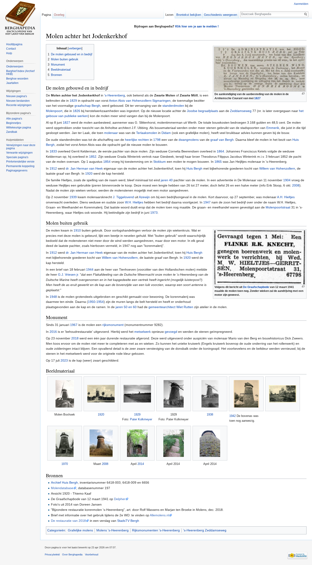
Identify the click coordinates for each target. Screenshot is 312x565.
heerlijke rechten (137, 139)
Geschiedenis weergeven (220, 14)
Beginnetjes (13, 123)
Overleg (59, 14)
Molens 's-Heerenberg (112, 530)
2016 (53, 331)
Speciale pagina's (17, 157)
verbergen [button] (75, 48)
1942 (232, 416)
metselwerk (142, 331)
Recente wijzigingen (19, 105)
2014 (140, 464)
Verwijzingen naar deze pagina (20, 147)
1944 (89, 269)
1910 (77, 230)
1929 (137, 414)
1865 (218, 161)
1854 (107, 161)
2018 (75, 338)
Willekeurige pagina (18, 127)
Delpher (119, 499)
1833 (53, 151)
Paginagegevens (16, 170)
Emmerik (272, 128)
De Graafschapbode (256, 287)
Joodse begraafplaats (202, 111)
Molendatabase (62, 488)
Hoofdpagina (14, 44)
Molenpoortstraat (278, 207)
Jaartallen (12, 83)
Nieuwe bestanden (18, 100)
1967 (73, 325)
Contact (11, 48)
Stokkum (159, 161)
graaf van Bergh (222, 139)
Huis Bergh (194, 168)
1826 (76, 111)
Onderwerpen (14, 66)
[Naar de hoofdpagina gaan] (20, 18)
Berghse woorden (17, 78)
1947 (207, 202)
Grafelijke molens (80, 530)
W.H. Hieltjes (134, 202)
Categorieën (56, 530)
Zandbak (11, 131)
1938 (210, 414)
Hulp (9, 53)
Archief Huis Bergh (64, 482)
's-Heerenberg (114, 95)
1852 (92, 156)
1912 (53, 168)
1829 (73, 100)
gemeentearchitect (161, 307)
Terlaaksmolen (146, 133)
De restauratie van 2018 (68, 520)
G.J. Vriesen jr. (68, 274)
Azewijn (144, 197)
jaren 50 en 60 (126, 307)
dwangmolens (189, 139)
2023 (64, 360)
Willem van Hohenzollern (277, 168)
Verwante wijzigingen (19, 152)
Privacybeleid (52, 554)
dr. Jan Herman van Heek (84, 168)
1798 (157, 139)
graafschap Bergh (87, 105)
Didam (166, 133)
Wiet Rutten (184, 307)
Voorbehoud (91, 554)
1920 (89, 173)
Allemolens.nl (159, 515)
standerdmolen (173, 105)
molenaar (111, 133)
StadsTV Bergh (128, 520)
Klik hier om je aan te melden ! (197, 26)
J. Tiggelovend (123, 197)
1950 (91, 302)
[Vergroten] (303, 93)
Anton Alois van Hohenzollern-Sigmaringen (140, 100)
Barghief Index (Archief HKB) (20, 72)
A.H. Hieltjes (286, 197)
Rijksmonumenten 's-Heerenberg (156, 530)
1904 (287, 180)
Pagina (46, 14)
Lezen (169, 14)
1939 (73, 197)
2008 (295, 185)
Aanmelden (301, 3)
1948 (53, 296)
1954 (100, 302)
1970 (64, 464)
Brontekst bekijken (188, 14)
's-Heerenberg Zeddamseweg (204, 530)
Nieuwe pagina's (16, 96)
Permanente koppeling (20, 166)
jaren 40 (167, 180)
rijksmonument (113, 325)
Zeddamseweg (240, 111)
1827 (257, 98)
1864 (220, 151)
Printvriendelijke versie (20, 161)
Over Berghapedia (72, 554)
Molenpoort (54, 111)
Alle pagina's (14, 118)
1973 (154, 212)
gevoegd (171, 331)
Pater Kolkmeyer (141, 419)
